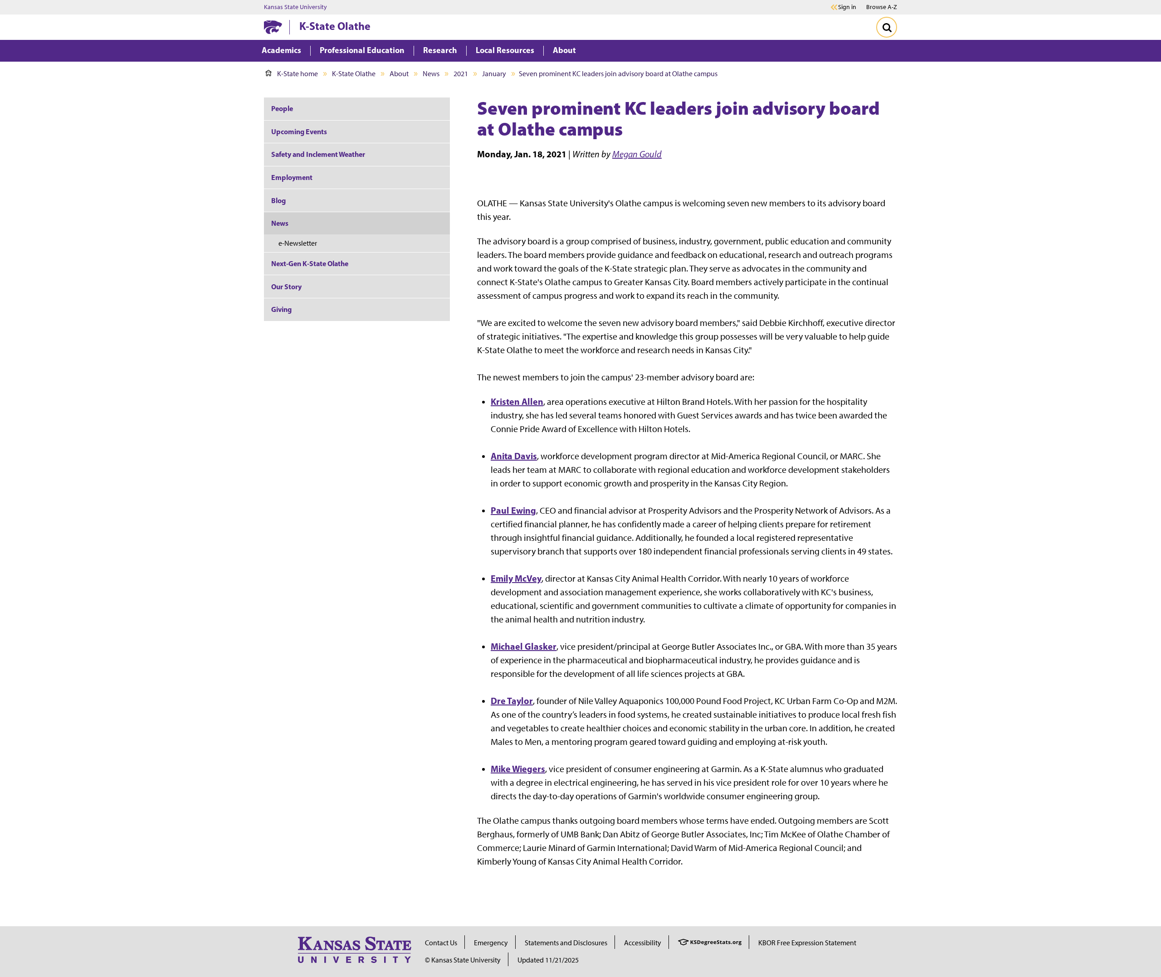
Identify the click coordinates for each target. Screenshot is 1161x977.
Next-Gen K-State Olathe (309, 263)
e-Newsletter (297, 243)
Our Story (286, 286)
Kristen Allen (517, 401)
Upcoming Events (299, 131)
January (494, 73)
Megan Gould (637, 154)
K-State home (297, 73)
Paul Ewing (513, 510)
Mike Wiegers (518, 768)
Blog (278, 200)
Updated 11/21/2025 (548, 960)
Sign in (847, 7)
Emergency (491, 942)
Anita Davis (514, 456)
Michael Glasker (523, 646)
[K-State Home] (273, 27)
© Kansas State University (463, 960)
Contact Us (441, 942)
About (399, 73)
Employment (291, 177)
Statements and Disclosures (566, 942)
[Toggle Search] (886, 27)
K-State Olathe (335, 26)
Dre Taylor (512, 700)
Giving (281, 309)
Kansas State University (295, 7)
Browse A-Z (881, 7)
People (282, 108)
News (431, 73)
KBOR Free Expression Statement (807, 942)
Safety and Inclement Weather (318, 154)
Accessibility (642, 942)
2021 (461, 73)
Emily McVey (516, 578)
